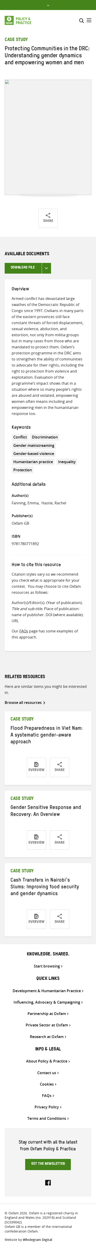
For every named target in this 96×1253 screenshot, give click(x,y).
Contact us (46, 1073)
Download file (23, 268)
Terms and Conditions (46, 1118)
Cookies (47, 1084)
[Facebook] (48, 1182)
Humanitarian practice (33, 461)
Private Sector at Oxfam (47, 1025)
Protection (22, 469)
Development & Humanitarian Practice (47, 991)
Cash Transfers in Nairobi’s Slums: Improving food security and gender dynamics (44, 888)
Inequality (67, 461)
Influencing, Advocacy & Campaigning (47, 1002)
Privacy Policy (46, 1107)
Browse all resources (23, 702)
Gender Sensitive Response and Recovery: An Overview (45, 811)
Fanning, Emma (25, 503)
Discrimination (45, 437)
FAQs (23, 631)
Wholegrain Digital (37, 1239)
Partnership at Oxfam (46, 1014)
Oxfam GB (20, 523)
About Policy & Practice (46, 1061)
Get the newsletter (48, 1164)
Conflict (20, 437)
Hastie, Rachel (53, 503)
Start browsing (47, 966)
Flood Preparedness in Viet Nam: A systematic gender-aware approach (46, 736)
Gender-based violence (33, 453)
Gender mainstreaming (33, 445)
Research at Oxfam (47, 1037)
